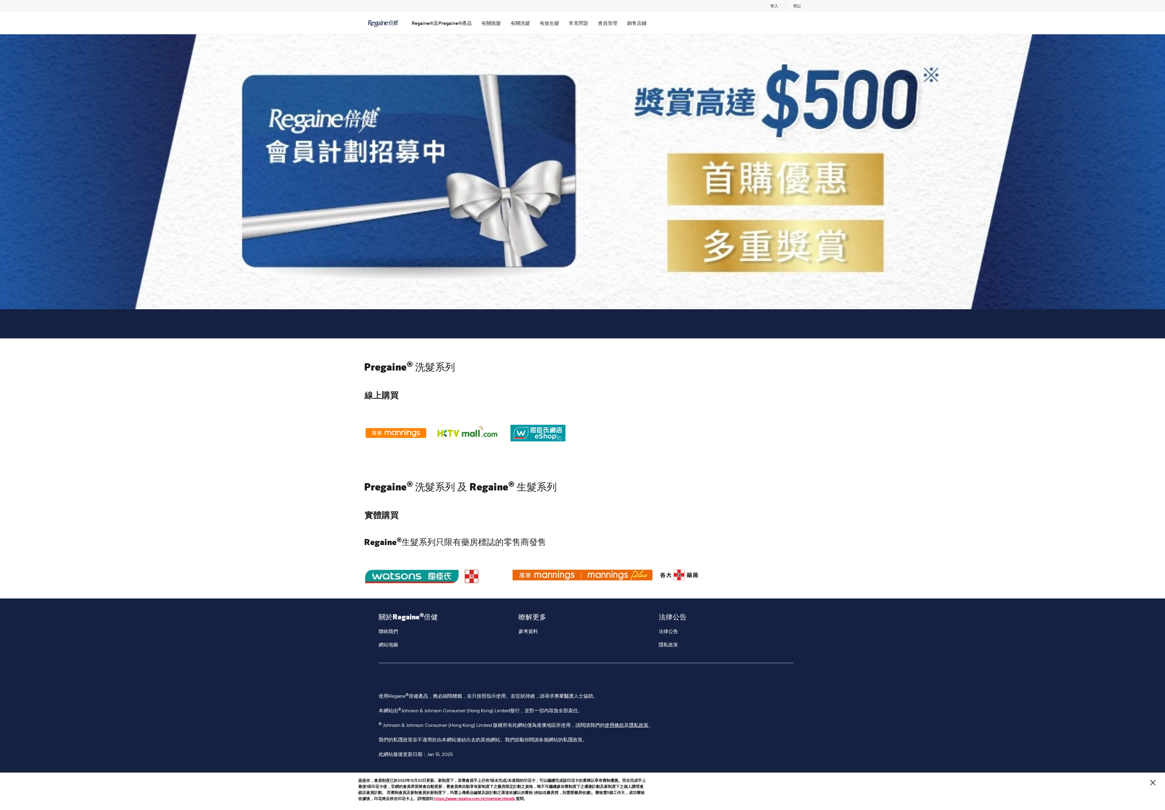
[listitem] (396, 433)
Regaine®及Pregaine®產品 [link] (442, 23)
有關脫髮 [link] (491, 23)
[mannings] (582, 575)
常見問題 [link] (578, 23)
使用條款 (614, 725)
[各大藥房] (730, 575)
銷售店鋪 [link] (637, 23)
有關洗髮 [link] (520, 23)
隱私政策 (638, 725)
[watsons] (434, 576)
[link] (774, 6)
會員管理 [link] (607, 23)
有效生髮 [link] (549, 23)
